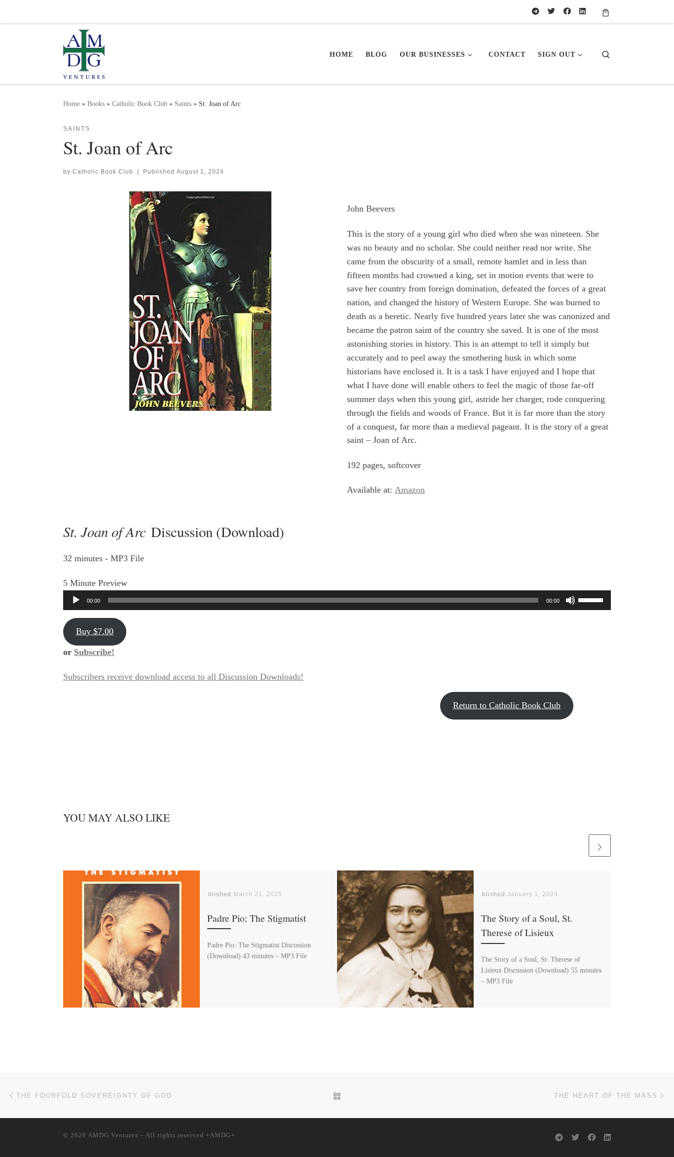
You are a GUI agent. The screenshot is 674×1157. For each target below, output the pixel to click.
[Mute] (570, 600)
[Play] (76, 600)
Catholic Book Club (139, 104)
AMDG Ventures (113, 1135)
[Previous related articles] (575, 845)
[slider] (592, 599)
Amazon (410, 490)
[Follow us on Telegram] (535, 11)
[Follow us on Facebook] (567, 11)
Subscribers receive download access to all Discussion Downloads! (183, 677)
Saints (183, 104)
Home (71, 104)
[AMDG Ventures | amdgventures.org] (84, 51)
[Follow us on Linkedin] (582, 11)
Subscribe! (94, 652)
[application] (337, 600)
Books (96, 104)
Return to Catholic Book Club (507, 705)
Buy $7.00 (94, 631)
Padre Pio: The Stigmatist (256, 918)
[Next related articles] (600, 845)
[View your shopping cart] (605, 12)
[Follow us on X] (551, 11)
